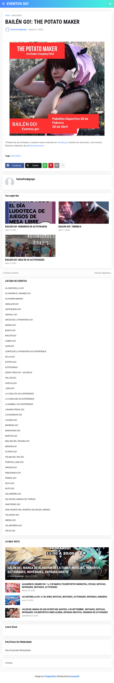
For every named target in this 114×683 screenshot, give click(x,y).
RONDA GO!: (11, 478)
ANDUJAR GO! (12, 304)
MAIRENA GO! (11, 425)
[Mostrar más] (62, 165)
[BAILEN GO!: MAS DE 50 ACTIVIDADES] (30, 246)
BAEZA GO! (10, 330)
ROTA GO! (9, 483)
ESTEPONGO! (11, 367)
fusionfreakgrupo (25, 179)
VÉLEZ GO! (10, 531)
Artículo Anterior (11, 273)
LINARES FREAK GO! (14, 409)
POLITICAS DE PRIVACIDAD (18, 650)
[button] (3, 3)
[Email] (56, 165)
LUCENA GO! (11, 420)
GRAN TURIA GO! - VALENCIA (18, 372)
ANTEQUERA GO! (13, 309)
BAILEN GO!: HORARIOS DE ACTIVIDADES (26, 226)
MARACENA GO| (12, 430)
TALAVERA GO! (12, 515)
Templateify (50, 676)
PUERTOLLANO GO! (14, 462)
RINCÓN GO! (11, 467)
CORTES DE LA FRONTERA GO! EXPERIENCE (25, 351)
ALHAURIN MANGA (14, 298)
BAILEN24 (17, 15)
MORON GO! (11, 446)
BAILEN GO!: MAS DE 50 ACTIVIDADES (24, 259)
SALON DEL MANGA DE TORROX (20, 499)
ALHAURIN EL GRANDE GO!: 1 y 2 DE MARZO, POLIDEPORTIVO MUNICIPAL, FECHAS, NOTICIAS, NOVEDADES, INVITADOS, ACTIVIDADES (64, 585)
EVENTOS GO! (17, 4)
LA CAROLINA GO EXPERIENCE (19, 399)
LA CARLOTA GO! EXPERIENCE (19, 393)
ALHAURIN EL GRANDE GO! (18, 293)
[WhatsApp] (45, 165)
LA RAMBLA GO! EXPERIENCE (19, 404)
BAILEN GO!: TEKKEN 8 (69, 226)
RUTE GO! (9, 488)
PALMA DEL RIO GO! (14, 457)
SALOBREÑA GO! (13, 494)
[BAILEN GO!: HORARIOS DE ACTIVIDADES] (30, 212)
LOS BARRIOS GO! (13, 415)
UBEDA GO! (10, 520)
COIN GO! (9, 346)
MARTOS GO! (11, 436)
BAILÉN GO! (10, 335)
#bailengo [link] (62, 142)
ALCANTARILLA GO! (14, 288)
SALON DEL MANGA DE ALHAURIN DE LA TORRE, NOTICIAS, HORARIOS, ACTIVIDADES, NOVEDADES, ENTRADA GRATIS (54, 570)
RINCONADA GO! (13, 473)
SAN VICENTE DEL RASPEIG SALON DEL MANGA (27, 509)
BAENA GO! (10, 325)
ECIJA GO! (10, 357)
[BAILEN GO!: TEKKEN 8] (83, 212)
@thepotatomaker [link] (35, 145)
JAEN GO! (9, 388)
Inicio (7, 15)
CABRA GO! (10, 341)
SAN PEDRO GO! (12, 504)
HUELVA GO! (11, 383)
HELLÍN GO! (10, 378)
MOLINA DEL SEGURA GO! (17, 441)
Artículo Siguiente (102, 273)
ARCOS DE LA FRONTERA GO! (19, 320)
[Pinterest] (50, 165)
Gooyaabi (74, 676)
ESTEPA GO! (10, 362)
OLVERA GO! (11, 451)
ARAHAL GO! (11, 314)
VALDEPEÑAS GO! (13, 525)
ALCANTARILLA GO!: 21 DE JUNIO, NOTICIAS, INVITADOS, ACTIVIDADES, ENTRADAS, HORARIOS (64, 596)
